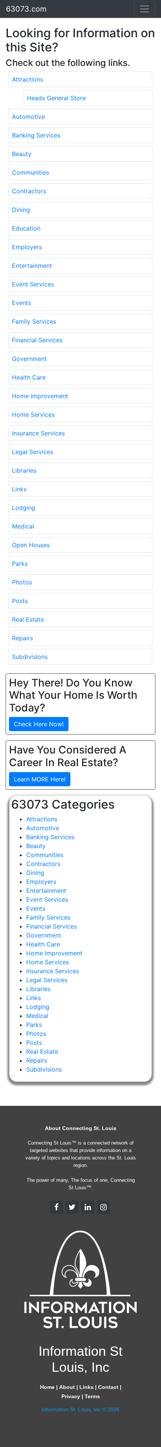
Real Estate (28, 619)
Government (29, 358)
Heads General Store (56, 98)
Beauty (21, 154)
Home (47, 1387)
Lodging (23, 507)
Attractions (27, 79)
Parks (20, 563)
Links (19, 489)
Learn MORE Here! (40, 779)
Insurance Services (38, 433)
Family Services (34, 321)
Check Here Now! (39, 724)
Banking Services (36, 135)
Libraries (24, 470)
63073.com (26, 8)
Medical (23, 526)
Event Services (33, 284)
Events (21, 303)
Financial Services (37, 340)
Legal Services (32, 452)
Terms (92, 1396)
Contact (108, 1387)
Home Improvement (40, 396)
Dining (21, 209)
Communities (30, 172)
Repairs (22, 638)
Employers (27, 247)
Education (26, 228)
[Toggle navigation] (144, 8)
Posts (20, 600)
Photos (22, 582)
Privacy (70, 1396)
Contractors (29, 191)
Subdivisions (30, 656)
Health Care (29, 377)
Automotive (28, 116)
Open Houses (31, 545)
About (67, 1387)
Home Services (33, 414)
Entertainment (32, 265)
